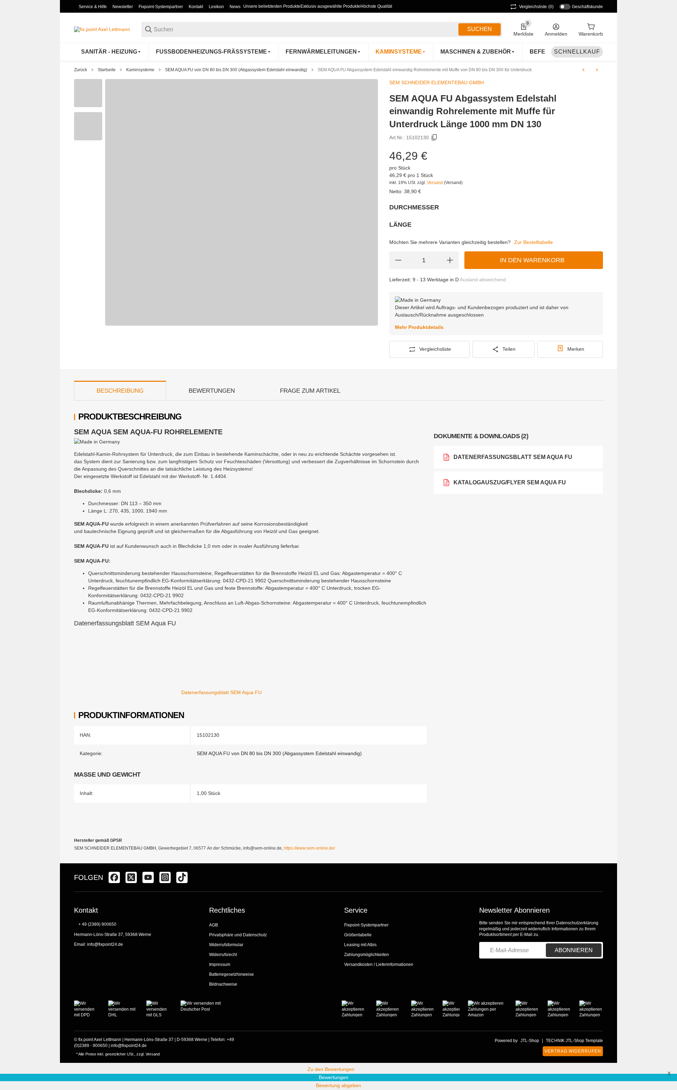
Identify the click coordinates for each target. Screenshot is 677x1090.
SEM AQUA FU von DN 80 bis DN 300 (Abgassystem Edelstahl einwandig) (236, 70)
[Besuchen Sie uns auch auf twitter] (131, 877)
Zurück (80, 70)
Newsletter (122, 6)
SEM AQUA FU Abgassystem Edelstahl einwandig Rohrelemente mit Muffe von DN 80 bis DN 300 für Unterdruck (425, 70)
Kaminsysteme (140, 70)
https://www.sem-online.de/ (309, 848)
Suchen (479, 29)
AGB (213, 925)
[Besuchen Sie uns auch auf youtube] (148, 877)
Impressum (219, 964)
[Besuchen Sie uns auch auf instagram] (165, 877)
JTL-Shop (529, 1040)
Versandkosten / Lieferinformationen (378, 964)
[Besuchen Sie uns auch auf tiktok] (182, 877)
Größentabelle (358, 934)
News (235, 6)
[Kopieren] (434, 137)
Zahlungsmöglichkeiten (366, 954)
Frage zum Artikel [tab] (310, 390)
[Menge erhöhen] (450, 260)
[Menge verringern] (398, 260)
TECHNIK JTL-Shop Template (574, 1040)
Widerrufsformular (226, 944)
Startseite (107, 70)
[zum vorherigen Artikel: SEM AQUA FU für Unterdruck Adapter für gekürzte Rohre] (584, 70)
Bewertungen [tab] (212, 390)
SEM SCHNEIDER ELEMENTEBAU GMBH (436, 82)
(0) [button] (536, 6)
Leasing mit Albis (360, 944)
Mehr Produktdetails (419, 327)
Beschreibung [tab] (120, 390)
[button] (597, 877)
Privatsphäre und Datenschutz (238, 934)
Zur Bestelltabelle (533, 242)
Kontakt (196, 6)
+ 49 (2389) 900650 (97, 924)
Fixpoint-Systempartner (161, 6)
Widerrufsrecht (223, 954)
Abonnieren (574, 950)
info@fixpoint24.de (105, 944)
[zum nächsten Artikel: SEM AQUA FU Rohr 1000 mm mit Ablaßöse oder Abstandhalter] (597, 70)
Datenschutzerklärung (577, 922)
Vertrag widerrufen (572, 1051)
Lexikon (216, 6)
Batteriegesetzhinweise (231, 974)
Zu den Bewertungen (330, 1069)
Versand (435, 182)
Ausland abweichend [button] (483, 279)
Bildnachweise (223, 984)
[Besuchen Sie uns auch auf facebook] (114, 877)
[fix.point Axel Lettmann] (102, 29)
